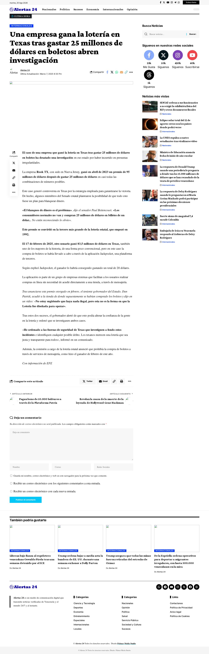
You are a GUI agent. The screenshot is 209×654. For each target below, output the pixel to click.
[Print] (13, 185)
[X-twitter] (184, 587)
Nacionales (166, 114)
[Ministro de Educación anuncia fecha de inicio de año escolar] (150, 156)
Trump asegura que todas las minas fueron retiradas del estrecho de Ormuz (128, 559)
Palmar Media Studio (126, 643)
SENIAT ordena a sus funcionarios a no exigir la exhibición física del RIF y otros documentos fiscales (179, 106)
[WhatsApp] (179, 2)
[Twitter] (164, 2)
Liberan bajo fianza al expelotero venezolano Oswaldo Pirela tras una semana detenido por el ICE (32, 559)
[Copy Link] (126, 72)
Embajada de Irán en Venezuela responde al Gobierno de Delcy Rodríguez (177, 234)
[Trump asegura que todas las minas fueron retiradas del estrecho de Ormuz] (128, 538)
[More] (131, 72)
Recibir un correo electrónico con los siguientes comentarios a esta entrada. (57, 483)
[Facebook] (160, 2)
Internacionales (21, 26)
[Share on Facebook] (107, 72)
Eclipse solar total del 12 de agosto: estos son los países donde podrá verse (176, 124)
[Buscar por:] (166, 34)
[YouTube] (168, 2)
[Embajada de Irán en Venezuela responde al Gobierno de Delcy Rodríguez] (150, 234)
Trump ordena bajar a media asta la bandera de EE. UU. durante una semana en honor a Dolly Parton (80, 559)
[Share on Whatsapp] (117, 72)
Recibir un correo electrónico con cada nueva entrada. (44, 491)
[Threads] (149, 79)
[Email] (121, 72)
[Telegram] (175, 2)
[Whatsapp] (159, 587)
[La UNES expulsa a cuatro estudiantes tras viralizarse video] (150, 141)
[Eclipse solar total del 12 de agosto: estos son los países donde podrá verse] (150, 124)
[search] (189, 9)
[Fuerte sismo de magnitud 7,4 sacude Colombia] (150, 220)
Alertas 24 (25, 70)
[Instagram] (172, 2)
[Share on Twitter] (112, 72)
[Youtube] (192, 59)
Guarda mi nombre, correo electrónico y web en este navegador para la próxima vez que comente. (60, 475)
